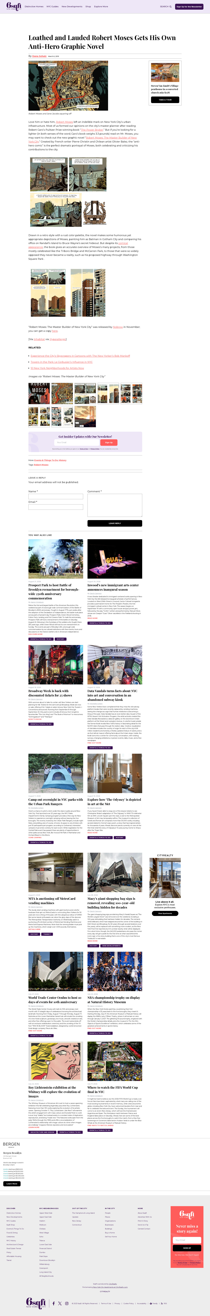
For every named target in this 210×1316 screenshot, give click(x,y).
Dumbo (42, 1252)
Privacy (117, 1304)
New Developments (72, 6)
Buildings (108, 1229)
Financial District (45, 1248)
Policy (9, 1252)
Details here (34, 929)
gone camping (34, 837)
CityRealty (113, 1284)
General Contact (144, 1229)
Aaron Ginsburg (37, 602)
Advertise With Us (145, 1217)
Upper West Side (45, 1213)
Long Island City (45, 1272)
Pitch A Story (143, 1221)
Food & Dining (12, 1233)
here (55, 330)
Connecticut (77, 1225)
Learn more (33, 1127)
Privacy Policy (95, 449)
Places (107, 1217)
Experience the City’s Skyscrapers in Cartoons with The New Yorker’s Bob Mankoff (80, 355)
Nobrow (118, 327)
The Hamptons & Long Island (83, 1213)
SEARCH (164, 6)
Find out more (35, 1031)
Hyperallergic (58, 339)
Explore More (101, 6)
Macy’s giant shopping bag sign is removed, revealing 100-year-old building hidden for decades (111, 902)
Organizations (110, 1221)
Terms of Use (84, 449)
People (107, 1213)
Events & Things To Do (46, 460)
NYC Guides (52, 6)
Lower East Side (45, 1245)
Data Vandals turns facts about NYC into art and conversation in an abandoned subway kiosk (112, 695)
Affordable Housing (14, 1256)
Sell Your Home (111, 1237)
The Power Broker (92, 129)
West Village (44, 1233)
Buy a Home (110, 1233)
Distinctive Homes (34, 6)
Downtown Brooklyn (47, 1260)
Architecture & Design (15, 1245)
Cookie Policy (128, 1304)
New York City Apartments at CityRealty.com (110, 1287)
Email (32, 502)
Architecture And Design (42, 1132)
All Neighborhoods (46, 1276)
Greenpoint (43, 1268)
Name (33, 491)
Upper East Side (45, 1217)
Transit (47, 934)
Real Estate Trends (14, 1248)
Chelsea (42, 1229)
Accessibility (141, 1304)
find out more (94, 743)
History (62, 460)
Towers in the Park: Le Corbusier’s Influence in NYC (62, 362)
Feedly (155, 1304)
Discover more (35, 634)
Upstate (75, 1217)
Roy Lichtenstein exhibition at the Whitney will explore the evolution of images (54, 1091)
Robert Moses (64, 121)
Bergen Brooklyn (12, 1152)
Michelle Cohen (96, 704)
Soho (41, 1237)
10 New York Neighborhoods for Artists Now (57, 368)
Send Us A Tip (143, 1225)
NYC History (11, 1241)
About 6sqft (142, 1213)
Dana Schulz (39, 56)
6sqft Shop (11, 1225)
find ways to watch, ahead (101, 1125)
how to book (34, 719)
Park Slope (43, 1256)
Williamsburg (44, 1264)
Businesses (109, 1225)
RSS (165, 1304)
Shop (88, 6)
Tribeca (42, 1241)
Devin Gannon (96, 593)
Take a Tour (165, 100)
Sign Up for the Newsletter (189, 7)
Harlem (42, 1221)
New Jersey (76, 1221)
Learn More (12, 1184)
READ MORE (92, 618)
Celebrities (11, 1237)
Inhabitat (39, 339)
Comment (95, 491)
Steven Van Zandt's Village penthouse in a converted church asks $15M (164, 89)
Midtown (42, 1225)
